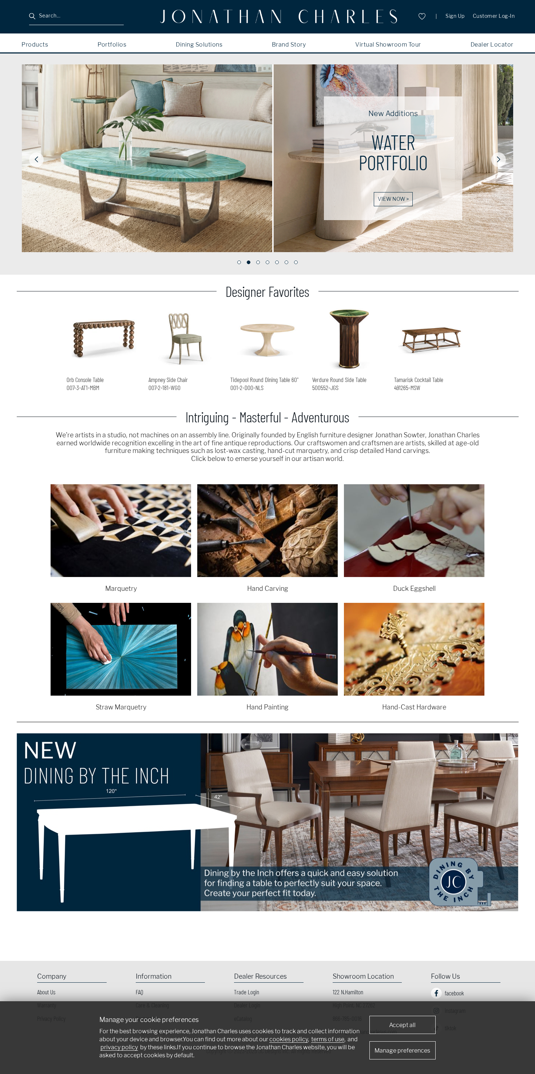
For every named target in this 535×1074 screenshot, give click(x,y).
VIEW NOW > (142, 199)
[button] (36, 159)
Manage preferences (402, 1050)
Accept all (402, 1025)
